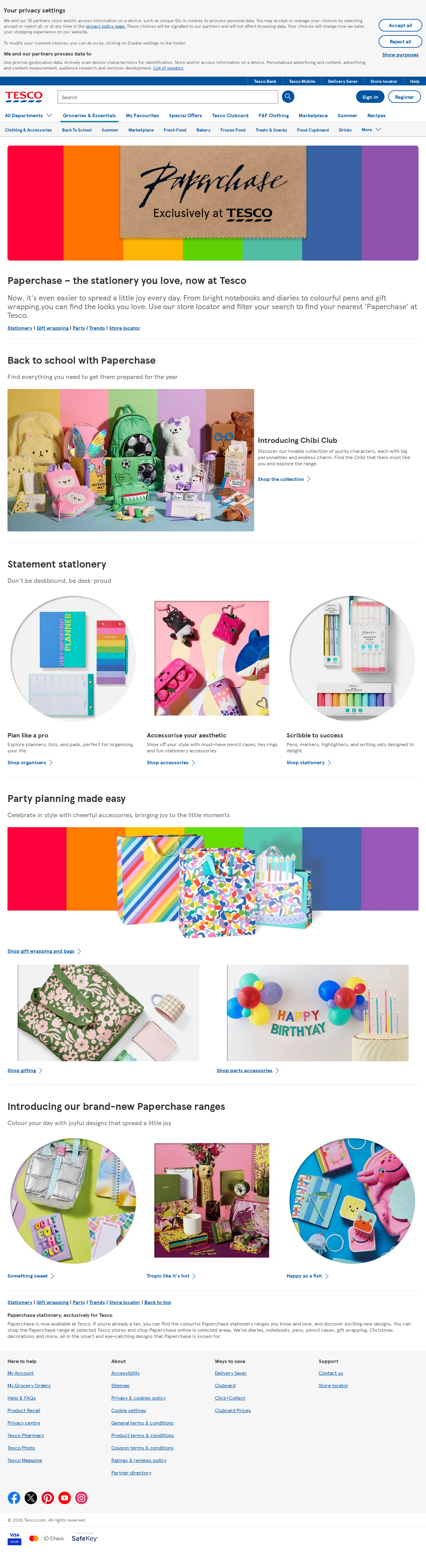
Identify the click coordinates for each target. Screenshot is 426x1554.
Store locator (124, 327)
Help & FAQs (21, 1397)
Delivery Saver (231, 1372)
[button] (265, 81)
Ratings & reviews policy (138, 1460)
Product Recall (23, 1410)
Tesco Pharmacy (25, 1435)
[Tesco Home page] (24, 97)
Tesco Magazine (24, 1460)
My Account (20, 1372)
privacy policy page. (106, 26)
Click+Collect (230, 1397)
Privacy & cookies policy (138, 1397)
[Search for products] (288, 96)
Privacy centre (23, 1422)
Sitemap (120, 1385)
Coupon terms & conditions (142, 1447)
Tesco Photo (21, 1447)
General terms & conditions (142, 1422)
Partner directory (131, 1472)
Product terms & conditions (142, 1435)
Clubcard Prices (233, 1410)
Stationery (19, 327)
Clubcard (225, 1385)
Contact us (331, 1372)
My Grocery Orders (29, 1385)
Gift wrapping (52, 327)
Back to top (157, 1302)
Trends (97, 327)
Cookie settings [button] (128, 1410)
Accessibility (125, 1372)
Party (79, 327)
